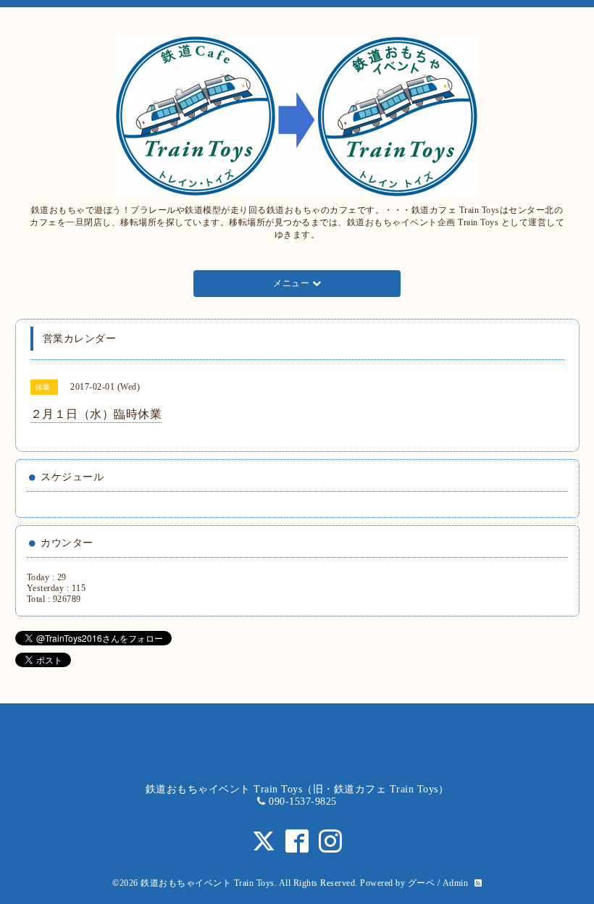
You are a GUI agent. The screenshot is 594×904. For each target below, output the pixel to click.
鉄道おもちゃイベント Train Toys (208, 883)
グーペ (421, 883)
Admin (456, 883)
